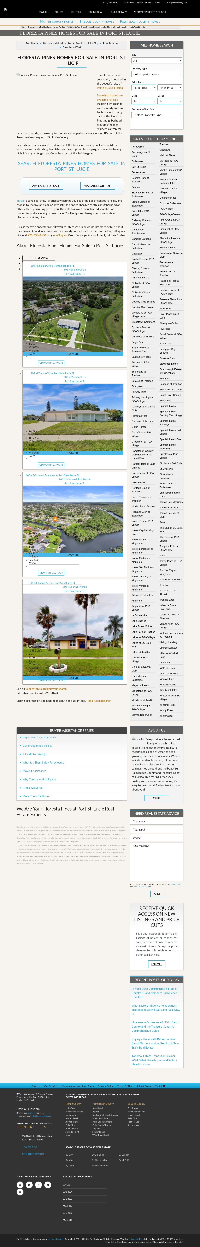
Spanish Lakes (168, 406)
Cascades (137, 253)
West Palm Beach (100, 1135)
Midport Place (167, 155)
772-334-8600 (37, 235)
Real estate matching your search (46, 688)
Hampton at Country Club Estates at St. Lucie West (143, 455)
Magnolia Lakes (140, 685)
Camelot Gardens (141, 238)
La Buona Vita (139, 615)
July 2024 (67, 1185)
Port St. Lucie (110, 43)
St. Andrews (166, 468)
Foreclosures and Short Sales (78, 1086)
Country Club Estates (143, 301)
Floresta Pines (139, 415)
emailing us (60, 235)
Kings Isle (137, 600)
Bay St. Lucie (139, 167)
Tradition (164, 585)
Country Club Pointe (143, 307)
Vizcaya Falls (167, 679)
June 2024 (67, 1192)
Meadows (165, 149)
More (156, 797)
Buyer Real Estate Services (39, 737)
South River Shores (170, 395)
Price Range (138, 82)
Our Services (51, 1086)
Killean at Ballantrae (142, 595)
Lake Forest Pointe (142, 626)
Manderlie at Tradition (143, 700)
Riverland (165, 328)
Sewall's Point (72, 1131)
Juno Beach (97, 1108)
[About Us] (138, 739)
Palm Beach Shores (101, 1125)
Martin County (73, 1103)
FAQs (30, 1113)
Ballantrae (137, 161)
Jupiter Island (71, 1121)
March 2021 (68, 1220)
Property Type (139, 68)
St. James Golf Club (171, 463)
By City (69, 1154)
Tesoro (163, 522)
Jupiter (95, 1111)
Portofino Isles (167, 247)
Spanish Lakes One (170, 439)
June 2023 (67, 1199)
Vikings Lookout (168, 647)
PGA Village (166, 208)
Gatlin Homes (139, 427)
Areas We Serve (33, 787)
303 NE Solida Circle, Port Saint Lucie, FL (52, 373)
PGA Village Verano (170, 214)
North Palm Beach (101, 1118)
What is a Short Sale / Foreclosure (43, 762)
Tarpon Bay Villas (169, 507)
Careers (35, 1086)
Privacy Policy (176, 884)
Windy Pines (166, 710)
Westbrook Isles (168, 690)
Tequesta (96, 1128)
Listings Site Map (136, 1239)
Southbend (165, 400)
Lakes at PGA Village (143, 637)
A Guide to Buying (34, 754)
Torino (163, 555)
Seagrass (165, 378)
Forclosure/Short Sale (143, 109)
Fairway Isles (139, 392)
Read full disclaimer (99, 700)
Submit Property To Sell (149, 1086)
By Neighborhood (100, 1160)
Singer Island (98, 1131)
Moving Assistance (34, 770)
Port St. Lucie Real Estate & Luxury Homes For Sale (86, 27)
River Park (165, 308)
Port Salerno (71, 1128)
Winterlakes (166, 716)
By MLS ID (124, 1160)
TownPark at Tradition (171, 579)
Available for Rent (98, 185)
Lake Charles (139, 621)
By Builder (124, 1154)
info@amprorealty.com (176, 2)
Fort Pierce (32, 43)
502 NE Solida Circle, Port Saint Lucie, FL (52, 265)
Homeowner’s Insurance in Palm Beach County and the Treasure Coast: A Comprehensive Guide (155, 1026)
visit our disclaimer (56, 1239)
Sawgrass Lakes (169, 363)
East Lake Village (141, 356)
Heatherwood (139, 482)
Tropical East (167, 599)
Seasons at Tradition (171, 384)
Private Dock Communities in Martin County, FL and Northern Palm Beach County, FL (154, 993)
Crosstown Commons (143, 322)
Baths (161, 95)
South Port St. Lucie (171, 389)
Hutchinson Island (53, 43)
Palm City (92, 43)
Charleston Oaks (141, 277)
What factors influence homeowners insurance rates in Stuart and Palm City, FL (156, 1010)
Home (24, 27)
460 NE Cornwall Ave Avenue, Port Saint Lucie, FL (52, 475)
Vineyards (165, 662)
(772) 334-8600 (110, 2)
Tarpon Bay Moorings (171, 502)
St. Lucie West (134, 1125)
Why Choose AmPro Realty (39, 779)
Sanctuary (165, 343)
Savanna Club (167, 358)
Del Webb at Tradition (143, 336)
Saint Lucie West (72, 47)
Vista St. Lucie (168, 668)
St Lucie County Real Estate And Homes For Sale (46, 27)
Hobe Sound (71, 1108)
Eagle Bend (138, 342)
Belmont (136, 187)
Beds (134, 95)
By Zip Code (98, 1154)
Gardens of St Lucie (142, 421)
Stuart (68, 1135)
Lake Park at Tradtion (143, 632)
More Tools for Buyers (37, 796)
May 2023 (67, 1206)
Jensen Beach (75, 43)
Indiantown (70, 1115)
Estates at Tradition (142, 381)
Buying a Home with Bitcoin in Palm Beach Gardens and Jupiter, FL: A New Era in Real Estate (155, 1043)
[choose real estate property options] (146, 124)
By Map (69, 1160)
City (134, 55)
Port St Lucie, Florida (110, 87)
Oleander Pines (168, 197)
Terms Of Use (124, 1086)
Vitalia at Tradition (169, 673)
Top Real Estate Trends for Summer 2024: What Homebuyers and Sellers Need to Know (154, 1060)
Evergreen (137, 386)
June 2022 (67, 1213)
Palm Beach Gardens (102, 1121)
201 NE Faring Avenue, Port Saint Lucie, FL (52, 582)
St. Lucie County (136, 1103)
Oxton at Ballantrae (170, 203)
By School (70, 1165)
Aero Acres (138, 146)
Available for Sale (46, 185)
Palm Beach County (103, 1103)
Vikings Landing (168, 642)
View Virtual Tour (51, 363)
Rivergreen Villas (169, 323)
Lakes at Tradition (141, 652)
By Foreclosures (100, 1165)
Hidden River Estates (143, 506)
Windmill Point (167, 704)
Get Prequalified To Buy (37, 745)
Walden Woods (168, 684)
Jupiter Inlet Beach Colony (105, 1115)
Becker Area (138, 172)
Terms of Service (139, 886)
